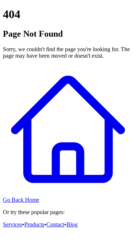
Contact (55, 224)
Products (34, 224)
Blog (72, 224)
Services (12, 224)
